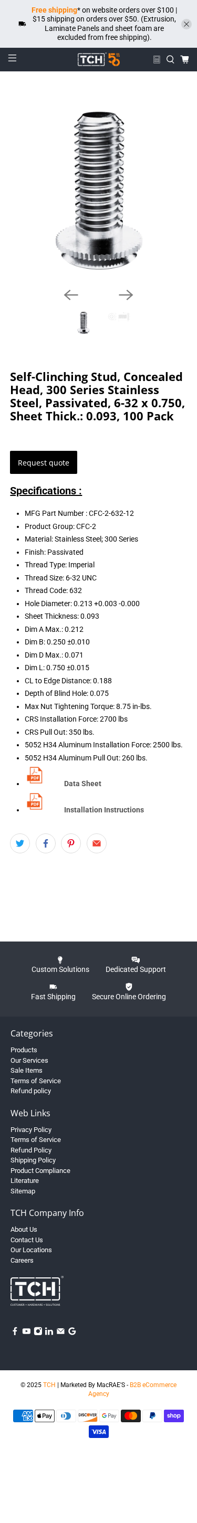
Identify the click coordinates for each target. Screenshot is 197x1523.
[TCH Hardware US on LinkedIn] (49, 1333)
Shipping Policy (33, 1160)
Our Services (29, 1060)
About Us (24, 1229)
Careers (22, 1260)
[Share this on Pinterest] (71, 843)
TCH (49, 1385)
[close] (186, 24)
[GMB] (72, 1333)
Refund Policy (31, 1150)
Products (24, 1050)
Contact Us (27, 1240)
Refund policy (31, 1091)
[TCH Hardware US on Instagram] (38, 1333)
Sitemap (23, 1191)
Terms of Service (36, 1081)
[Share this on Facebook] (46, 843)
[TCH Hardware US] (98, 59)
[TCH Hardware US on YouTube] (26, 1333)
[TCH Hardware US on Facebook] (15, 1333)
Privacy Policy (31, 1130)
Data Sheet (82, 783)
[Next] (126, 295)
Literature (25, 1180)
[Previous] (71, 295)
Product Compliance (40, 1171)
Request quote (43, 463)
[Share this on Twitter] (20, 843)
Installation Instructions (104, 810)
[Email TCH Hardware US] (60, 1333)
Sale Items (27, 1070)
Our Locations (31, 1250)
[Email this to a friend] (97, 843)
